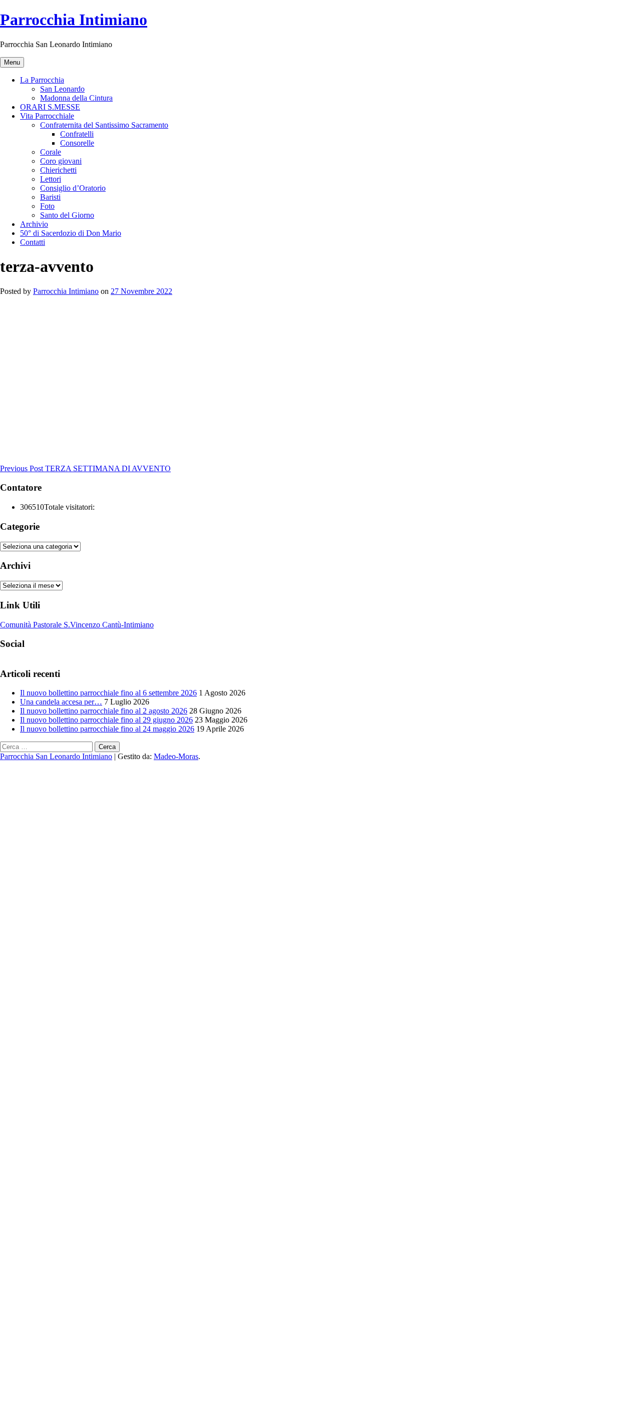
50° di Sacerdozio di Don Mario (70, 233)
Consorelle (77, 143)
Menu (12, 62)
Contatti (32, 242)
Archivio (34, 224)
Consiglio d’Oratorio (73, 188)
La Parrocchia (42, 80)
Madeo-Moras (176, 756)
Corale (50, 152)
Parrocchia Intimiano (73, 20)
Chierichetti (58, 170)
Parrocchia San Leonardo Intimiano (56, 756)
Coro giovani (61, 161)
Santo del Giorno (67, 215)
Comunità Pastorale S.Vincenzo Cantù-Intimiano (77, 624)
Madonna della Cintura (76, 98)
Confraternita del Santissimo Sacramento (104, 125)
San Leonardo (62, 89)
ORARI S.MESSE (50, 107)
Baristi (50, 197)
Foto (47, 206)
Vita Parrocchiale (47, 116)
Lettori (50, 179)
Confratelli (77, 134)
